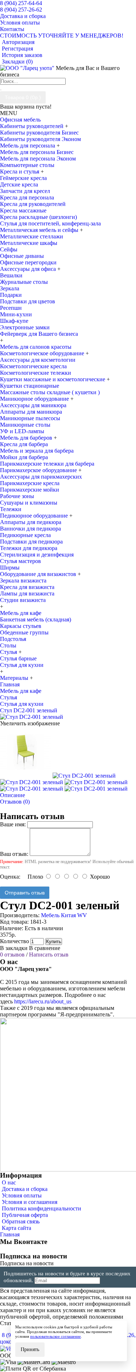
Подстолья (13, 639)
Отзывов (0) (15, 802)
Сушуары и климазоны (28, 503)
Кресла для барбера (24, 444)
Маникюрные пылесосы (30, 418)
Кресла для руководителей (33, 204)
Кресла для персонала (27, 197)
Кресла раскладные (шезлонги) (38, 217)
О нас (9, 1182)
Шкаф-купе (14, 321)
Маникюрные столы (25, 425)
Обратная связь (21, 1221)
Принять (30, 1349)
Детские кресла (19, 184)
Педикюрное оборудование (34, 516)
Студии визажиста (23, 600)
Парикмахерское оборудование (39, 470)
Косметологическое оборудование (43, 353)
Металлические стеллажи (31, 236)
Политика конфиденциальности (41, 1208)
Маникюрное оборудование (35, 399)
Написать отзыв (49, 954)
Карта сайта (16, 1228)
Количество (14, 941)
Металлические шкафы (28, 243)
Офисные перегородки (28, 262)
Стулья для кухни (22, 665)
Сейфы (8, 249)
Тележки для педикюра (28, 548)
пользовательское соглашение (55, 1336)
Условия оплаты (22, 1195)
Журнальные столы (24, 282)
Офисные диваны (22, 256)
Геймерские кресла (23, 178)
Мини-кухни (16, 314)
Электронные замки (25, 327)
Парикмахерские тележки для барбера (47, 464)
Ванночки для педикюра (30, 529)
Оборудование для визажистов (39, 574)
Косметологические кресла (33, 366)
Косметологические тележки (35, 373)
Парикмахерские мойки (29, 490)
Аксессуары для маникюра (33, 405)
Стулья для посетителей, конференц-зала (50, 223)
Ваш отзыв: (14, 854)
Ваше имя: (13, 824)
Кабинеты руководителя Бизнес (39, 132)
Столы (8, 645)
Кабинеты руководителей (32, 126)
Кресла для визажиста (27, 587)
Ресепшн (11, 308)
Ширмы (10, 567)
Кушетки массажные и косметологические (53, 379)
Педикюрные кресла (25, 535)
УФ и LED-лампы (22, 431)
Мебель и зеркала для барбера (37, 451)
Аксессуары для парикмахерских (41, 477)
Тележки (10, 509)
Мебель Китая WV (64, 915)
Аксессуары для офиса (28, 269)
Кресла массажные (23, 210)
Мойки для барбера (24, 457)
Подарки (11, 295)
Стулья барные (18, 658)
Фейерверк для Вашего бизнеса (39, 334)
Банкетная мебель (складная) (35, 619)
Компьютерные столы (27, 165)
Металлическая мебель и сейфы (40, 230)
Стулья (9, 652)
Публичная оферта (25, 1215)
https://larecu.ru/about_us (42, 1001)
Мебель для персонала (28, 145)
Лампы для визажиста (27, 593)
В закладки (14, 948)
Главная (10, 1234)
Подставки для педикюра (31, 541)
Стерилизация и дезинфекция (37, 554)
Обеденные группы (24, 632)
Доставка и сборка (25, 1189)
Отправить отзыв (25, 893)
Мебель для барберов (27, 438)
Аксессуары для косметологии (37, 360)
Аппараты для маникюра (31, 412)
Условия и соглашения (29, 1202)
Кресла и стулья (20, 171)
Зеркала (9, 288)
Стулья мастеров (20, 561)
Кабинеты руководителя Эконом (40, 139)
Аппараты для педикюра (30, 522)
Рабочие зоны (17, 496)
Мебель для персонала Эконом (38, 158)
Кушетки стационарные (29, 386)
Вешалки (11, 275)
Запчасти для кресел (25, 191)
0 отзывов (12, 954)
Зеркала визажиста (23, 580)
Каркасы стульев (20, 626)
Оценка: (10, 877)
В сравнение (44, 948)
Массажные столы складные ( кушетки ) (50, 392)
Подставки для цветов (27, 301)
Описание (12, 795)
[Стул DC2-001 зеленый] (31, 717)
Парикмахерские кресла (29, 483)
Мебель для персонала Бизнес (37, 152)
